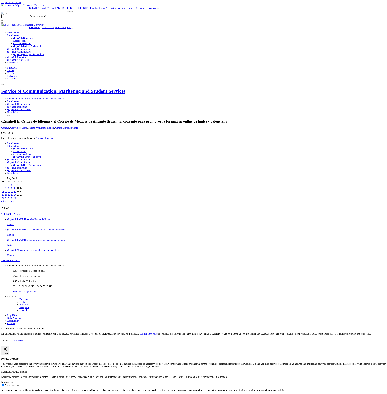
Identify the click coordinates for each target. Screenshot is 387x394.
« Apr (4, 201)
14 (6, 191)
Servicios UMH (70, 127)
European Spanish (44, 138)
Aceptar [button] (6, 340)
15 (9, 191)
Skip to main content (11, 2)
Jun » (11, 201)
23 (12, 195)
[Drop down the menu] (71, 11)
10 (15, 188)
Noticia (50, 127)
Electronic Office (79, 8)
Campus (5, 127)
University (41, 127)
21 (6, 195)
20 (3, 195)
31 (15, 198)
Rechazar (18, 340)
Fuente (31, 127)
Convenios (15, 127)
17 (15, 191)
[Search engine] (158, 8)
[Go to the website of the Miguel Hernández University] (22, 5)
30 (12, 198)
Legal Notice (13, 315)
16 (12, 191)
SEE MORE (10, 214)
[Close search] (2, 22)
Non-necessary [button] (8, 382)
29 (9, 198)
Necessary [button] (6, 371)
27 (3, 198)
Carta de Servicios (22, 43)
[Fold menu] (72, 28)
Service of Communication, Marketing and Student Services (63, 91)
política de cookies (149, 333)
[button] (13, 35)
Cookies (11, 323)
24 (15, 195)
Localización (19, 40)
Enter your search (38, 16)
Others (58, 127)
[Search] (2, 20)
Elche (24, 127)
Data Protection (14, 318)
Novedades (12, 62)
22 (9, 195)
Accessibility (13, 320)
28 (6, 198)
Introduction (13, 32)
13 (3, 191)
